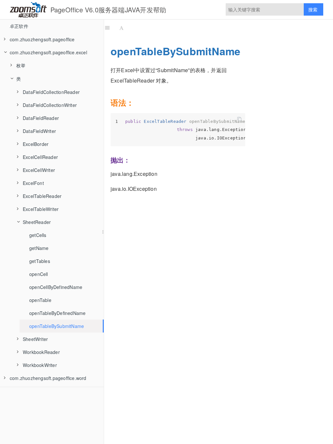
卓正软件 (19, 26)
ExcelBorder (35, 144)
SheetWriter (35, 339)
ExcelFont (33, 183)
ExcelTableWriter (41, 209)
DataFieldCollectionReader (51, 92)
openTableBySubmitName (56, 326)
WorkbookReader (41, 352)
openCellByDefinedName (55, 287)
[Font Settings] (121, 28)
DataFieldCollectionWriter (50, 105)
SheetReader (37, 222)
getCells (38, 235)
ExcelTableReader (42, 196)
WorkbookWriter (40, 365)
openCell (38, 274)
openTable (40, 300)
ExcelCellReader (40, 157)
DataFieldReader (41, 118)
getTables (39, 261)
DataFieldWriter (39, 131)
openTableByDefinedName (57, 313)
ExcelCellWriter (39, 170)
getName (38, 248)
